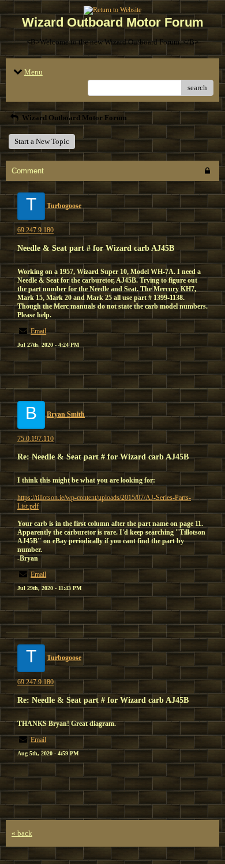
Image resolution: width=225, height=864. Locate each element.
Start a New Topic (41, 141)
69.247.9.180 (35, 230)
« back (22, 833)
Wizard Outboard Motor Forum (73, 117)
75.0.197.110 (35, 439)
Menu (33, 72)
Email (38, 331)
